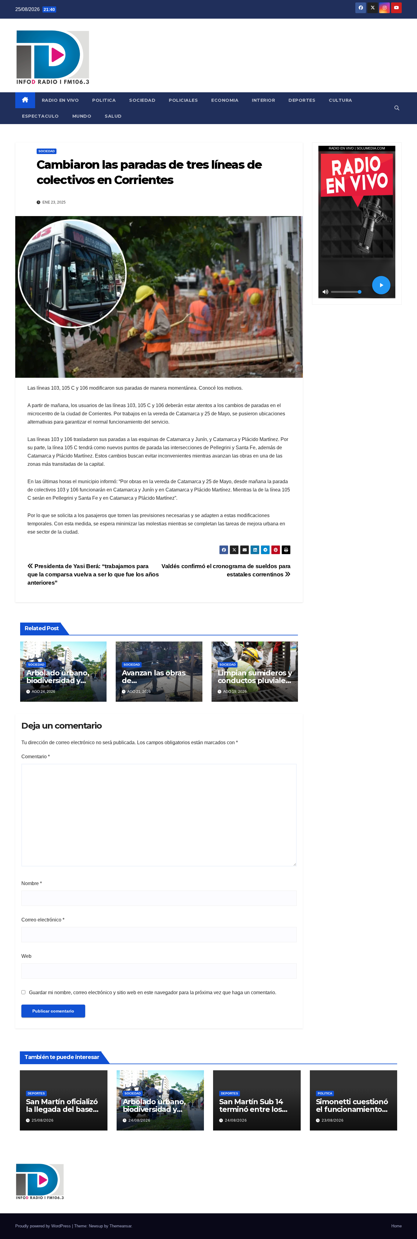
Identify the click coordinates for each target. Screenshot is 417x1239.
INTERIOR (263, 100)
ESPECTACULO (40, 116)
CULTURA (340, 100)
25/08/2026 (43, 1120)
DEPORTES (301, 100)
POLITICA (104, 100)
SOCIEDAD (142, 100)
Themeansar (120, 1226)
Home (396, 1226)
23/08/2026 (333, 1120)
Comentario (35, 756)
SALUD (113, 116)
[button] (396, 108)
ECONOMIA (224, 100)
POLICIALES (183, 100)
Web (26, 956)
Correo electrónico (42, 919)
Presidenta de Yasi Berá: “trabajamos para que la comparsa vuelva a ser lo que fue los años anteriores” (93, 574)
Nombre (31, 883)
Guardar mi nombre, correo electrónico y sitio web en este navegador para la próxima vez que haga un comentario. (152, 992)
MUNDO (82, 116)
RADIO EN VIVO (60, 100)
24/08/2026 (139, 1120)
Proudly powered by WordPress (43, 1226)
